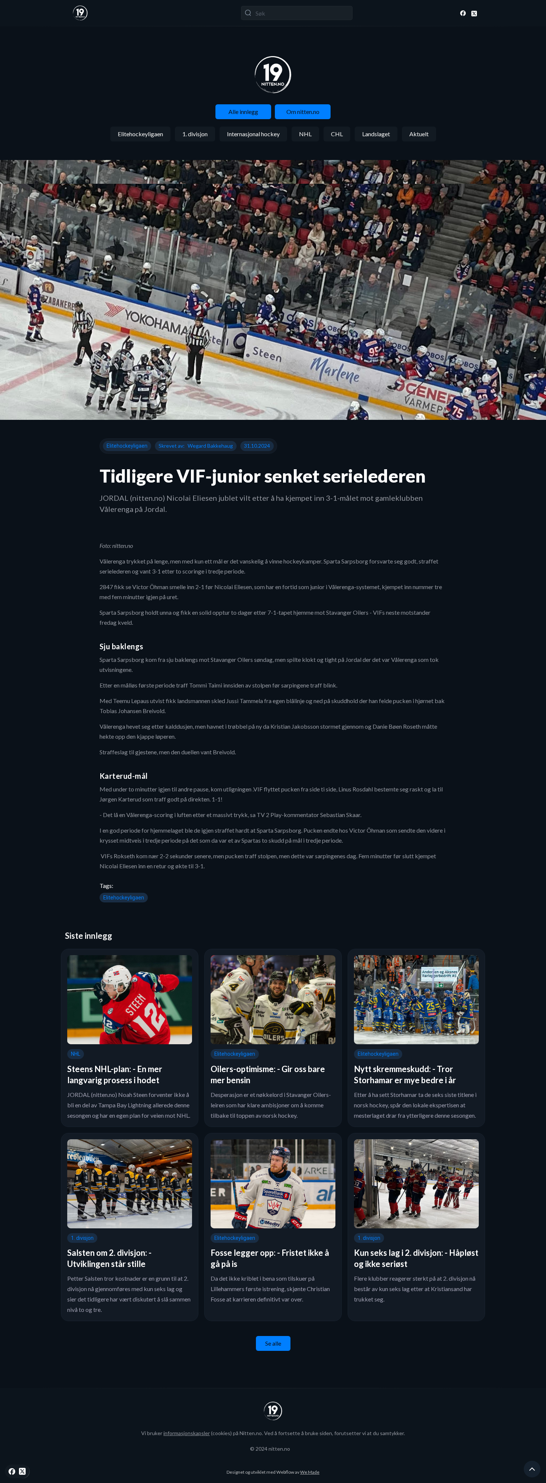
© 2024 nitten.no (270, 1449)
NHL (305, 133)
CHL (337, 133)
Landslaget (376, 133)
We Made (309, 1472)
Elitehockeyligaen (140, 133)
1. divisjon (195, 133)
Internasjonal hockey (253, 133)
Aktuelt (419, 133)
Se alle (273, 1343)
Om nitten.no (302, 111)
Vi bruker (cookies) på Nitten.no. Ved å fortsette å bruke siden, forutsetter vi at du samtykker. (273, 1433)
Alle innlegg (243, 111)
